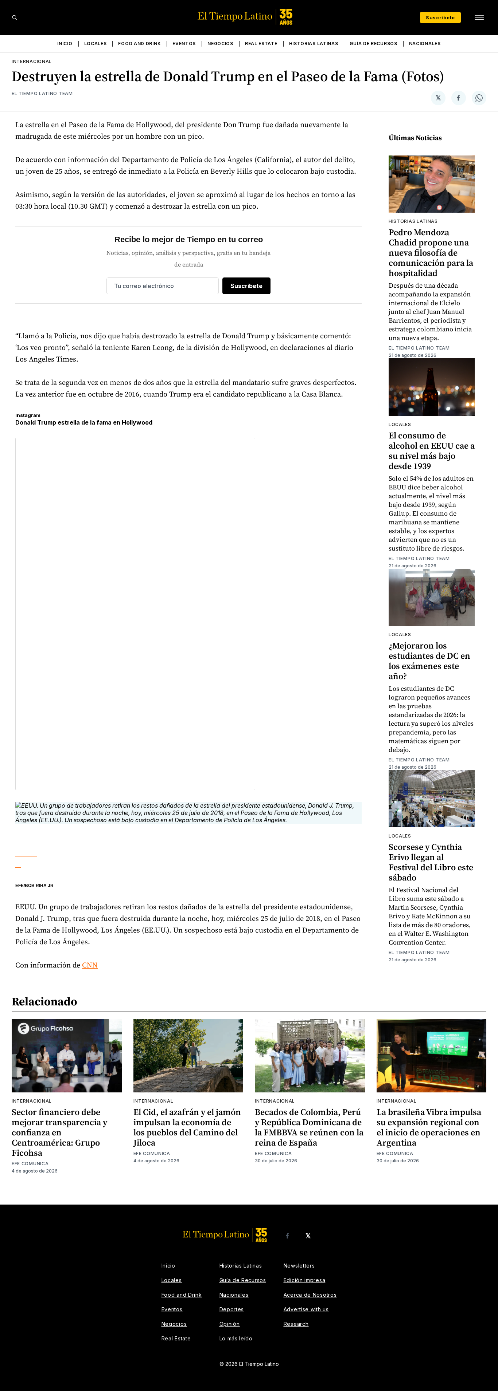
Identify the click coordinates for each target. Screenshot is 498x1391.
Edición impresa (305, 1280)
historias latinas (413, 221)
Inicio (64, 43)
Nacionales (425, 43)
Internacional (32, 61)
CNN (90, 965)
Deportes (231, 1309)
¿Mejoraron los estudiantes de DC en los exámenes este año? (429, 660)
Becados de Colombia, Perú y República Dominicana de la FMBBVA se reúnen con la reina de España (309, 1127)
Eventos (184, 43)
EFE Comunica (30, 1163)
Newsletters (299, 1265)
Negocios (220, 43)
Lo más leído (236, 1338)
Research (296, 1324)
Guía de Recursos (373, 43)
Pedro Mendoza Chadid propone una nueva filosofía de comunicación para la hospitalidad (431, 252)
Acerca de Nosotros (310, 1295)
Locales (95, 43)
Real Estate (261, 43)
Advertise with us (306, 1309)
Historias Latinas (313, 43)
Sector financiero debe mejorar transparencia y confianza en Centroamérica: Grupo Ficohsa (59, 1132)
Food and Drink (139, 43)
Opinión (229, 1324)
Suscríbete (440, 17)
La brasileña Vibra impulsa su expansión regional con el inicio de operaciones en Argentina (429, 1127)
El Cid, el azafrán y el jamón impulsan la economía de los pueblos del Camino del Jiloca (187, 1127)
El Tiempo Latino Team (42, 93)
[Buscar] (14, 17)
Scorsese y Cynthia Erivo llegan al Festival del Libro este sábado (431, 862)
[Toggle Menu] (479, 17)
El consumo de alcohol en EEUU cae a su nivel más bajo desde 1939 (432, 450)
